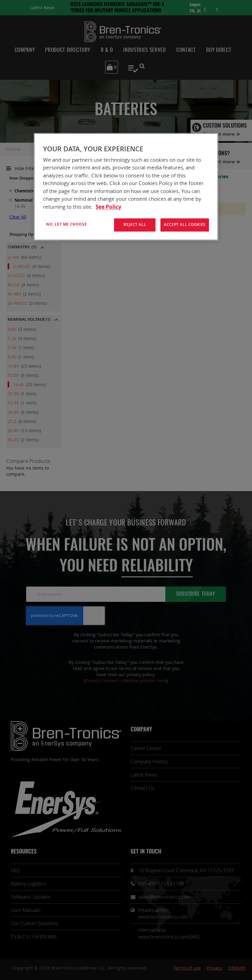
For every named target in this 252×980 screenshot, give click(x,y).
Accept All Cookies (185, 224)
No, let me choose (66, 224)
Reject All (135, 224)
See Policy (108, 206)
